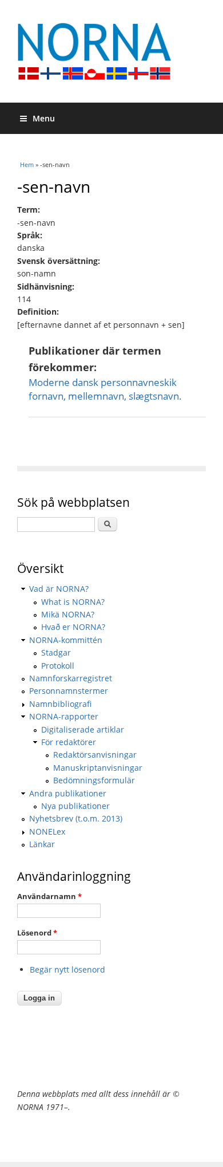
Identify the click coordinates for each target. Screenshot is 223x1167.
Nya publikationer (75, 805)
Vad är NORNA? (59, 588)
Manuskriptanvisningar (97, 767)
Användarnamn (49, 896)
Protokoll (57, 665)
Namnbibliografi (60, 703)
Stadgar (56, 652)
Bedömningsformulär (94, 780)
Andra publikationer (67, 793)
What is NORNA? (73, 601)
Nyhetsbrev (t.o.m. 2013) (75, 818)
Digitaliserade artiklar (82, 729)
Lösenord (37, 933)
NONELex (47, 831)
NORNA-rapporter (63, 716)
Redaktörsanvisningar (95, 754)
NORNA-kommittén (65, 640)
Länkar (42, 844)
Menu (44, 118)
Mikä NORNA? (67, 614)
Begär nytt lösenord (67, 969)
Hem (27, 164)
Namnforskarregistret (70, 678)
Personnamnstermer (68, 690)
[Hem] (111, 51)
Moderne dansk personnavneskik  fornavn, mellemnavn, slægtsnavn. (105, 389)
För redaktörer (68, 742)
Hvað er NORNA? (73, 626)
